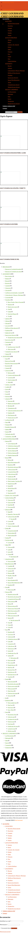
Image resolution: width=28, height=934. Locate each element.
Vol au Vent (11, 695)
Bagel (9, 512)
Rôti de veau (11, 731)
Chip (9, 309)
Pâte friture (11, 691)
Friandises (7, 300)
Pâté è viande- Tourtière (14, 481)
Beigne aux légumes (13, 403)
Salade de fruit (9, 333)
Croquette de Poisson (13, 599)
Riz (6, 698)
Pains (6, 422)
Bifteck (10, 460)
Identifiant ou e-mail (5, 921)
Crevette (10, 542)
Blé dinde (10, 406)
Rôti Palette (13, 556)
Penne (9, 578)
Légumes (7, 399)
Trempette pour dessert (14, 84)
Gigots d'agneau (12, 448)
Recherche (20, 112)
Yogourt (7, 354)
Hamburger (11, 476)
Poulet (9, 56)
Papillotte (10, 413)
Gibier (9, 49)
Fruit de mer (8, 540)
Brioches (7, 283)
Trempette (8, 745)
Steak (9, 490)
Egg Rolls (10, 505)
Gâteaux (10, 68)
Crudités (7, 387)
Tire (9, 316)
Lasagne (10, 571)
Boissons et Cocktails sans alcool (13, 271)
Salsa (9, 96)
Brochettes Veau (12, 714)
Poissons (10, 51)
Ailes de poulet (11, 681)
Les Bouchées (8, 420)
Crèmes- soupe (9, 384)
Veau (9, 59)
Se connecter (14, 928)
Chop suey (10, 500)
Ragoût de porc (12, 665)
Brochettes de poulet (13, 684)
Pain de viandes (12, 479)
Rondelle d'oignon (9, 427)
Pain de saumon (14, 620)
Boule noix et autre (12, 307)
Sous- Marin (11, 710)
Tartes (9, 82)
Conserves (8, 370)
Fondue (7, 538)
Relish (9, 382)
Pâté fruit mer (11, 613)
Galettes (7, 318)
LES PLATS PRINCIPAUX (11, 37)
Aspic (6, 358)
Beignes (7, 278)
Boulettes (10, 464)
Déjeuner (7, 509)
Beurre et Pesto (9, 361)
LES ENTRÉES (8, 21)
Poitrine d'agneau (12, 453)
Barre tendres (8, 276)
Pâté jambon (13, 658)
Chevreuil (10, 547)
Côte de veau (11, 717)
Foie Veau (10, 724)
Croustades (8, 297)
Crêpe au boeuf (12, 469)
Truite (9, 625)
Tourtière (10, 677)
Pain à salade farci (12, 703)
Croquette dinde (12, 530)
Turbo (9, 627)
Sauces (9, 99)
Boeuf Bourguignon (13, 462)
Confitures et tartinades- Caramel (13, 292)
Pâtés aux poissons (12, 615)
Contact (5, 108)
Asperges (10, 401)
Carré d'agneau (12, 443)
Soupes (9, 35)
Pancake (12, 519)
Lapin (9, 549)
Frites (6, 391)
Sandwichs (8, 700)
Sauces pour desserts (13, 77)
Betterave (10, 373)
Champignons (11, 408)
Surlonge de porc (12, 674)
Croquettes (11, 644)
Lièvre (9, 552)
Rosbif (9, 486)
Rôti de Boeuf (11, 488)
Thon (9, 622)
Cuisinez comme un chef (9, 106)
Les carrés (7, 325)
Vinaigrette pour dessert (14, 87)
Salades (10, 33)
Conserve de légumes (13, 375)
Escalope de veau (12, 719)
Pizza (6, 587)
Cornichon (10, 377)
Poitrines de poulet (12, 693)
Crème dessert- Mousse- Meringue (16, 70)
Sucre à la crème (9, 340)
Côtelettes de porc (12, 639)
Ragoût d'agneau (12, 455)
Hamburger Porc (12, 653)
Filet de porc (11, 648)
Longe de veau (11, 728)
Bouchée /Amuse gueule (13, 23)
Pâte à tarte (11, 349)
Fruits (6, 394)
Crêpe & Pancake (12, 516)
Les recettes (6, 19)
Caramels (7, 285)
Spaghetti (10, 585)
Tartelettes (8, 342)
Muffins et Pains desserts (14, 73)
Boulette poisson (12, 594)
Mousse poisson (12, 606)
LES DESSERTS (8, 63)
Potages (10, 30)
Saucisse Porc (11, 670)
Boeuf (9, 42)
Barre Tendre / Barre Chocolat (15, 302)
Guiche (9, 651)
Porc (9, 54)
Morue (9, 604)
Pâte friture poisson (13, 611)
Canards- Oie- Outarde (13, 44)
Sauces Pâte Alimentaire (14, 80)
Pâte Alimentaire (9, 563)
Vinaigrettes (11, 101)
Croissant (10, 523)
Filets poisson (11, 601)
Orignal (10, 554)
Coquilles (10, 566)
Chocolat (7, 290)
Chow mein (10, 502)
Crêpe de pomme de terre (14, 410)
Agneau (9, 40)
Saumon (10, 618)
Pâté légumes (11, 415)
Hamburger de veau (13, 726)
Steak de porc (11, 672)
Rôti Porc (10, 667)
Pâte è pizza (11, 589)
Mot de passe (3, 924)
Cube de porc (11, 646)
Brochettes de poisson (13, 596)
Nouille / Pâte (11, 575)
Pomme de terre (12, 417)
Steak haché (11, 493)
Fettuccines (11, 568)
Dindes (9, 47)
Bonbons (10, 304)
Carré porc (10, 634)
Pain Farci (10, 705)
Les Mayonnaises (12, 92)
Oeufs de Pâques (12, 314)
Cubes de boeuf (12, 474)
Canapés (10, 28)
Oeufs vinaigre (11, 380)
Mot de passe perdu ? (5, 931)
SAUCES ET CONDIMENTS (11, 89)
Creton (9, 521)
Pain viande (11, 660)
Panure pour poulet (13, 686)
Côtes (9, 641)
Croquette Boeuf (12, 472)
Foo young (10, 507)
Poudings (10, 75)
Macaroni (10, 573)
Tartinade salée (9, 434)
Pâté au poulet (11, 688)
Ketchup (7, 396)
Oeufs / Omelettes (12, 526)
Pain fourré (11, 707)
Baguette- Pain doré (13, 514)
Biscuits (10, 66)
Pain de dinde (11, 533)
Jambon (10, 655)
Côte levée (10, 637)
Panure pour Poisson (13, 608)
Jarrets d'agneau (12, 450)
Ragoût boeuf (11, 483)
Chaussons (8, 288)
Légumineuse (8, 559)
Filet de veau (11, 721)
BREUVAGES (6, 267)
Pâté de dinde (11, 535)
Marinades (10, 94)
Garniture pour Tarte (13, 347)
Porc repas (10, 662)
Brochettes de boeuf (13, 467)
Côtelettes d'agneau (13, 446)
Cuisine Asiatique (12, 61)
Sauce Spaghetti (12, 580)
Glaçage (7, 323)
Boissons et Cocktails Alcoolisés (13, 269)
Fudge (9, 311)
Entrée (7, 389)
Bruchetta (10, 26)
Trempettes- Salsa (9, 436)
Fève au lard (11, 561)
